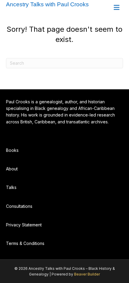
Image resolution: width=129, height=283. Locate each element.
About (12, 168)
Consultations (19, 206)
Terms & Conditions (25, 243)
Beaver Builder (87, 274)
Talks (11, 187)
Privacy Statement (24, 224)
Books (12, 150)
